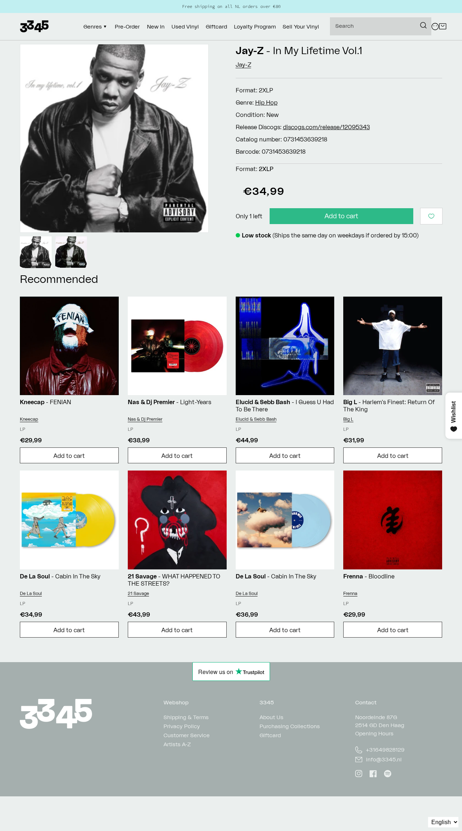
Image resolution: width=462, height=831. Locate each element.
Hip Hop (266, 102)
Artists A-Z (177, 744)
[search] (380, 26)
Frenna (350, 593)
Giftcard (270, 735)
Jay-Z (250, 50)
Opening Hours (374, 733)
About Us (271, 717)
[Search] (423, 25)
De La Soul (31, 593)
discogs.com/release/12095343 (326, 127)
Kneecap (29, 419)
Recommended (59, 278)
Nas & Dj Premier (145, 419)
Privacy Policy (182, 726)
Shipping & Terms (186, 717)
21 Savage (138, 593)
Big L (348, 419)
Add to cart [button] (69, 455)
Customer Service (187, 735)
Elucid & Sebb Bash (256, 419)
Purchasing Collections (290, 726)
